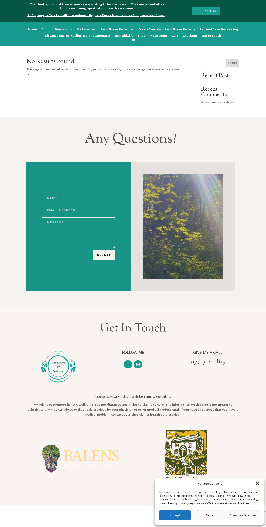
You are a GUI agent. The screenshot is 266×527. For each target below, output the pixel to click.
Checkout (190, 36)
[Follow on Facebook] (128, 364)
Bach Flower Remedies (117, 29)
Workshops (63, 29)
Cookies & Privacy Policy (111, 397)
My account (158, 36)
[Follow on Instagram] (138, 364)
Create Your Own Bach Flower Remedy (166, 29)
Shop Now (206, 11)
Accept (175, 515)
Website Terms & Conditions (151, 397)
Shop (141, 36)
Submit (104, 254)
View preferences (243, 515)
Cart (175, 36)
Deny (209, 515)
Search (232, 63)
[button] (258, 484)
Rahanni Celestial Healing (219, 29)
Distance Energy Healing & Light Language (77, 36)
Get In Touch (211, 36)
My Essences (86, 29)
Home (32, 29)
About (46, 29)
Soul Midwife (123, 36)
